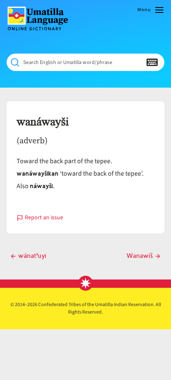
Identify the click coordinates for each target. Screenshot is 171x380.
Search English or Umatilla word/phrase (67, 62)
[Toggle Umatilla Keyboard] (152, 62)
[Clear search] (135, 62)
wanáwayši (43, 122)
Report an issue (44, 218)
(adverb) (32, 140)
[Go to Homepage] (41, 18)
